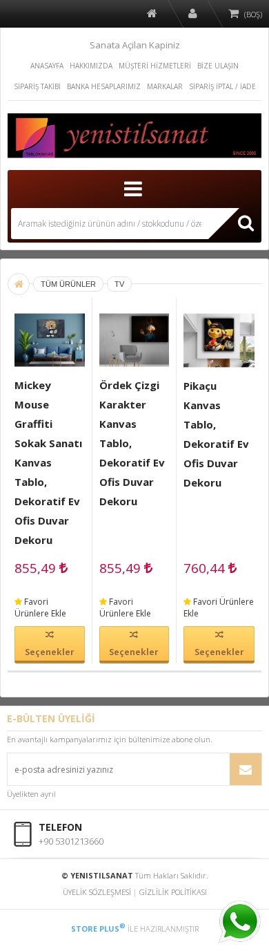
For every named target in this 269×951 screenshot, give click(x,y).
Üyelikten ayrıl (31, 794)
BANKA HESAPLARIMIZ (104, 86)
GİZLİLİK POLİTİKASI (173, 892)
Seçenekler (49, 652)
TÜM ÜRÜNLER (68, 284)
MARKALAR (165, 86)
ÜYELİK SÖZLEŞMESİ (97, 892)
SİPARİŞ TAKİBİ (37, 86)
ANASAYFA (46, 65)
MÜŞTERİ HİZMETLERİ (155, 65)
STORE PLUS (98, 928)
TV (119, 284)
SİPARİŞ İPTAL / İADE (222, 86)
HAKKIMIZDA (91, 65)
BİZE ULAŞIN (218, 65)
